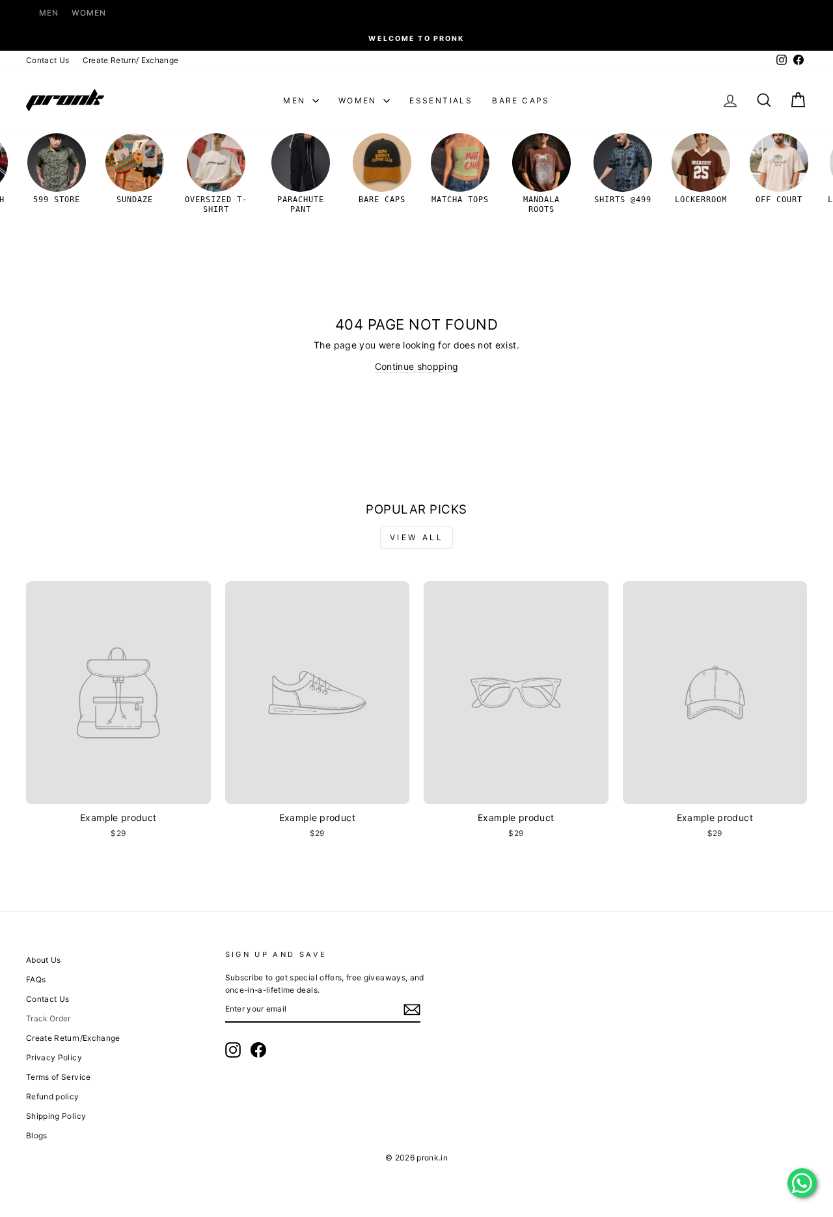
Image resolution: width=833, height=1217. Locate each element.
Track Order (48, 1018)
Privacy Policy (54, 1057)
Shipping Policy (56, 1116)
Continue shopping (417, 366)
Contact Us (48, 60)
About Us (43, 960)
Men (49, 13)
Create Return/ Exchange (131, 60)
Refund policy (52, 1096)
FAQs (36, 979)
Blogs (37, 1135)
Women (89, 13)
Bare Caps (521, 100)
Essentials (440, 100)
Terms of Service (58, 1077)
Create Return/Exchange (73, 1038)
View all (417, 537)
